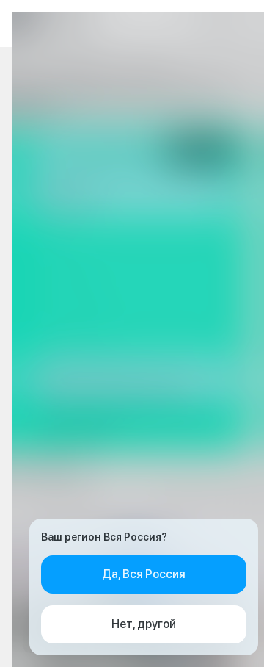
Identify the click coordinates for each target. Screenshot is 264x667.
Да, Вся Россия (144, 574)
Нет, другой (143, 624)
